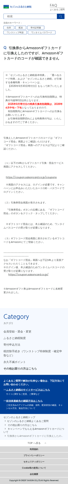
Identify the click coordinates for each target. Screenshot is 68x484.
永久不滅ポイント (14, 362)
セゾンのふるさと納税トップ (19, 417)
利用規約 (34, 449)
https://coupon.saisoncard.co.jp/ (28, 274)
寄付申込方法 (11, 345)
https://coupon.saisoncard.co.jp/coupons (31, 177)
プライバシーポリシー (34, 455)
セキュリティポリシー (34, 461)
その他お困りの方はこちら (20, 369)
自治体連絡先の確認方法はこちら (24, 401)
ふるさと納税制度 (14, 338)
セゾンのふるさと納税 (17, 7)
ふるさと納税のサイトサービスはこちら (28, 389)
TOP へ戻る (34, 443)
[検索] (61, 16)
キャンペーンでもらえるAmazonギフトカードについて (33, 430)
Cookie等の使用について (34, 467)
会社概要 (34, 474)
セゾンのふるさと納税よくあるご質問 (27, 421)
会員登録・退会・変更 (17, 332)
